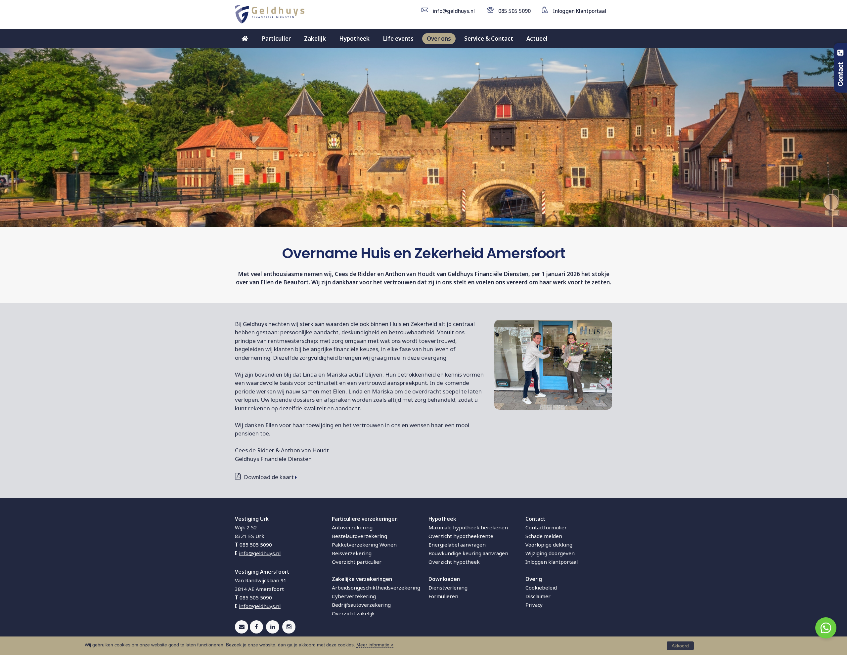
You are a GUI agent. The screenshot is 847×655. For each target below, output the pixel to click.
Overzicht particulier (356, 561)
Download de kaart (269, 477)
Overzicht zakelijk (353, 613)
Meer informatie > (374, 644)
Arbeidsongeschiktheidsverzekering (376, 587)
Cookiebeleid (541, 587)
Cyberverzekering (354, 596)
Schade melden (543, 536)
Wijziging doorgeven (550, 553)
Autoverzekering (352, 527)
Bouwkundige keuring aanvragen (468, 553)
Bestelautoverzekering (359, 536)
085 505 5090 (514, 11)
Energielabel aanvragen (457, 544)
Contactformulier (546, 527)
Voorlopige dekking (548, 544)
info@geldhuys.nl (454, 11)
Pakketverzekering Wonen (364, 544)
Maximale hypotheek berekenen (468, 527)
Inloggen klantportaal (551, 561)
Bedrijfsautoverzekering (361, 604)
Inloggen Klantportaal (579, 11)
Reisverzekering (352, 553)
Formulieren (443, 596)
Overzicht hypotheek (454, 561)
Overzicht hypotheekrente (460, 536)
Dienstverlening (448, 587)
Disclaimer (538, 596)
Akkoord (680, 645)
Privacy (534, 604)
